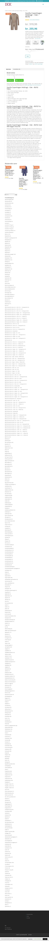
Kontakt (28, 918)
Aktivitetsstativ (8, 201)
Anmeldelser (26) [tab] (16, 69)
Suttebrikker (7, 846)
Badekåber (7, 265)
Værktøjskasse (8, 902)
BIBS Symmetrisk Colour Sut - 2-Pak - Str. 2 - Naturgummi (16, 424)
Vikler (6, 904)
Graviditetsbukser (8, 552)
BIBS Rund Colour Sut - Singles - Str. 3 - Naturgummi (15, 396)
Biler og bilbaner (8, 442)
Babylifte (6, 241)
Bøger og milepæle (8, 460)
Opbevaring (7, 709)
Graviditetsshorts (8, 563)
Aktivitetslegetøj (8, 199)
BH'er (6, 305)
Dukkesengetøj (8, 504)
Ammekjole (7, 210)
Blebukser (7, 444)
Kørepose (7, 634)
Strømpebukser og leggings (10, 842)
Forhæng (6, 526)
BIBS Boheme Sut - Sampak (10, 331)
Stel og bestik (7, 827)
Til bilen (6, 868)
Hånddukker (7, 584)
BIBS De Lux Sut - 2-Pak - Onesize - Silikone (13, 356)
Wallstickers (7, 906)
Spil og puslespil (8, 822)
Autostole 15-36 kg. (8, 226)
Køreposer (7, 636)
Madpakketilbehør (8, 678)
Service (6, 789)
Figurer (6, 522)
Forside (6, 10)
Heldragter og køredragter (10, 590)
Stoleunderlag (8, 835)
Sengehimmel (7, 773)
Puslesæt (6, 740)
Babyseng (7, 252)
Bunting (6, 480)
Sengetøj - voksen (8, 787)
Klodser (6, 623)
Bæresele (7, 300)
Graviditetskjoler (8, 559)
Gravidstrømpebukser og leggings (11, 568)
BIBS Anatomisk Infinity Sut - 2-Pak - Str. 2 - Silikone (15, 318)
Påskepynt (7, 712)
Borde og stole (8, 458)
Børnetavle (7, 469)
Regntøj (6, 758)
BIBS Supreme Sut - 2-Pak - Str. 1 (11, 400)
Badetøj (6, 276)
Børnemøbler (7, 462)
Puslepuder (7, 738)
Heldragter (7, 588)
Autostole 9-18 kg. (8, 228)
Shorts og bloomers (9, 791)
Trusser (6, 882)
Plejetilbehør (7, 729)
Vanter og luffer (8, 897)
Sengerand (7, 776)
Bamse (6, 281)
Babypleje (7, 248)
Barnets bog (7, 290)
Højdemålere (7, 595)
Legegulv (6, 648)
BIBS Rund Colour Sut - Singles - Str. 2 (12, 391)
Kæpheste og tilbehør (9, 616)
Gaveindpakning (8, 535)
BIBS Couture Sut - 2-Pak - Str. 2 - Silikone (13, 347)
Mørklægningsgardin (9, 690)
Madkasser (7, 672)
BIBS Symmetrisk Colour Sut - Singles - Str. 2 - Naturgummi (16, 427)
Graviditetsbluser (8, 550)
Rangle (6, 753)
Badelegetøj (7, 267)
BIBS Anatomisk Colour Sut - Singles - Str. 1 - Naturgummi (16, 312)
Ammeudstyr (7, 219)
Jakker (6, 608)
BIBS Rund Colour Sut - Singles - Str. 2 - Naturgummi (15, 393)
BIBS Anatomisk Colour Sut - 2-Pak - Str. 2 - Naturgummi (16, 310)
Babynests (7, 245)
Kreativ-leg (7, 639)
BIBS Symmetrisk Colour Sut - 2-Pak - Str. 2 (13, 422)
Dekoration (7, 491)
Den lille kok (7, 493)
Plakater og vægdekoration (10, 725)
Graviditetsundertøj (9, 566)
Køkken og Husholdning (9, 630)
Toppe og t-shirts (8, 877)
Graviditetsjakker (8, 555)
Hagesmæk (7, 575)
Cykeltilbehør (7, 488)
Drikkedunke (7, 495)
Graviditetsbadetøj (8, 548)
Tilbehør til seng (8, 869)
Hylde (6, 605)
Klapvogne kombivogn (9, 619)
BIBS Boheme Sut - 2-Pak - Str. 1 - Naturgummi (14, 325)
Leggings (6, 667)
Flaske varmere (8, 524)
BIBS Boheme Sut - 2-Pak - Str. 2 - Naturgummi (14, 329)
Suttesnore (7, 853)
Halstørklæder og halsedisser (11, 579)
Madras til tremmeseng (9, 681)
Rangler (6, 754)
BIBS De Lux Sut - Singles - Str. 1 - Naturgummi (14, 363)
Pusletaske (7, 743)
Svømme (9, 10)
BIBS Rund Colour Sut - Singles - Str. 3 (12, 394)
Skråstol (6, 798)
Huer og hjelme (8, 603)
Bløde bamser (7, 447)
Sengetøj (6, 782)
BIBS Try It (7, 437)
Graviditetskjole (8, 557)
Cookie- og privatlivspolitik (21, 934)
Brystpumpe (7, 475)
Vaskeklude (7, 899)
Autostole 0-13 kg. (8, 225)
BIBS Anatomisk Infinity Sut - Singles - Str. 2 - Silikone (15, 321)
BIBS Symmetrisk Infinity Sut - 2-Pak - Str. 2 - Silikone (15, 431)
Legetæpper (7, 658)
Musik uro (7, 692)
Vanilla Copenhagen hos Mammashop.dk (32, 85)
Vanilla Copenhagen (39, 64)
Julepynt (6, 612)
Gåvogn (6, 539)
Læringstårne (7, 647)
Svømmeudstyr (8, 857)
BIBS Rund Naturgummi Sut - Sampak (12, 398)
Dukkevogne (7, 513)
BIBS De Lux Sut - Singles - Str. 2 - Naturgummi (14, 365)
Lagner (6, 643)
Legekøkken (7, 650)
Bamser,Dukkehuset (9, 289)
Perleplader (7, 716)
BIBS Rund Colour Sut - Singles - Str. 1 (12, 387)
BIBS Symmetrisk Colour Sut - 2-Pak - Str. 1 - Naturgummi (16, 420)
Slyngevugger (7, 805)
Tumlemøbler (7, 884)
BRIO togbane (7, 473)
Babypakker (7, 247)
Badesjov (6, 272)
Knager (6, 625)
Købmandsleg (7, 628)
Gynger (6, 574)
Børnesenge (7, 464)
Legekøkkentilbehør (9, 652)
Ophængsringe (8, 710)
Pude (6, 732)
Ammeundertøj (8, 221)
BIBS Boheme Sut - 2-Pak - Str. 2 (11, 327)
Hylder (6, 606)
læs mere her (38, 38)
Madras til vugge (8, 683)
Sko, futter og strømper (9, 796)
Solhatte (6, 813)
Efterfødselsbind (8, 519)
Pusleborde (7, 734)
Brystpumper (7, 477)
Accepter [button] (45, 939)
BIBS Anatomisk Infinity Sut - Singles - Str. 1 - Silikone (15, 320)
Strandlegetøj (7, 840)
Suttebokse (7, 844)
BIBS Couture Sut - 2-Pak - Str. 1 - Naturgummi (14, 342)
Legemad (7, 654)
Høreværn (7, 599)
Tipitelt (6, 871)
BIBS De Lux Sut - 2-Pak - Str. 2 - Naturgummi (14, 360)
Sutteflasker (7, 847)
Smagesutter (7, 807)
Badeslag (7, 274)
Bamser (6, 283)
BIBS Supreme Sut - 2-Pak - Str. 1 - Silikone (13, 404)
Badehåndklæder (8, 263)
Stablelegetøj (7, 826)
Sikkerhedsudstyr (8, 793)
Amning (6, 223)
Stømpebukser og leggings (10, 837)
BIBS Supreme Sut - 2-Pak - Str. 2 (11, 405)
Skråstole (7, 800)
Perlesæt (6, 720)
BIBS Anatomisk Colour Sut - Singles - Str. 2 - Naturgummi (16, 314)
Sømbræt (7, 816)
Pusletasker (7, 745)
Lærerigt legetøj (8, 645)
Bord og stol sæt (8, 457)
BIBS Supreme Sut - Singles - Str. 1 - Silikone (14, 416)
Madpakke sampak (8, 676)
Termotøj (6, 864)
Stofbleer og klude (8, 831)
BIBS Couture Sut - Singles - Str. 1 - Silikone (13, 351)
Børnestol (7, 468)
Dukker (6, 500)
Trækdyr (6, 879)
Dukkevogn (7, 511)
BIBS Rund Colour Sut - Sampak (11, 385)
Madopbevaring (8, 674)
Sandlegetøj (7, 765)
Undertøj (6, 889)
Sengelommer (7, 774)
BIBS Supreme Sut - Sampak (10, 411)
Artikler (31, 914)
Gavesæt (6, 537)
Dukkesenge (7, 502)
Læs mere (30, 939)
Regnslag (7, 756)
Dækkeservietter (8, 489)
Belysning (7, 303)
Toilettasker (7, 875)
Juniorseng (7, 614)
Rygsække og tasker (9, 763)
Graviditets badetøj (9, 544)
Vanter (6, 895)
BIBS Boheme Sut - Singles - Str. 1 (11, 332)
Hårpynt (6, 586)
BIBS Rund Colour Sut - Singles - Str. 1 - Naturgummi (15, 389)
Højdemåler (7, 594)
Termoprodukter (8, 862)
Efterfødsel (7, 517)
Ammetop (7, 217)
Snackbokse (7, 811)
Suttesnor (7, 851)
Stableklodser (7, 824)
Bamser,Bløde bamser (9, 287)
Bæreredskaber (8, 298)
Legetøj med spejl (8, 659)
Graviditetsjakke (8, 553)
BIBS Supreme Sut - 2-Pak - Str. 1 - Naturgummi (14, 402)
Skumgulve (7, 802)
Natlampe (7, 700)
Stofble (6, 829)
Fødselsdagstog (8, 531)
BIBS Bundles (7, 340)
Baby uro (6, 234)
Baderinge (7, 270)
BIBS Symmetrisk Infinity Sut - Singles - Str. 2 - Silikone (16, 435)
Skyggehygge (7, 804)
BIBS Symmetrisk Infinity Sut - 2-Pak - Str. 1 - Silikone (15, 429)
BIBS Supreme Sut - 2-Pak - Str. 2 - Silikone (13, 409)
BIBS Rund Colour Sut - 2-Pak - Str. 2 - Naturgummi (15, 380)
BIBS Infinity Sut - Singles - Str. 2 (11, 373)
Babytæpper (7, 258)
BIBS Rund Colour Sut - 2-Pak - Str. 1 (12, 374)
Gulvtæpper (7, 570)
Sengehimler (7, 771)
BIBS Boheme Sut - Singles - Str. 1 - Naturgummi (14, 334)
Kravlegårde (7, 637)
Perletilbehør (7, 721)
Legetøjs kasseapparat (9, 661)
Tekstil (6, 860)
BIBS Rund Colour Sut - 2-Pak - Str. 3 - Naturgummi (15, 384)
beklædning (7, 301)
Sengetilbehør (8, 780)
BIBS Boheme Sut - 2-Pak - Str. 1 (11, 323)
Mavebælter (7, 687)
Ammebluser (7, 206)
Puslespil (6, 742)
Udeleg (6, 886)
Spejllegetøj (7, 820)
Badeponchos (7, 269)
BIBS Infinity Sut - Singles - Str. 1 (11, 371)
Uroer (6, 891)
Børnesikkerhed (8, 466)
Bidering (6, 438)
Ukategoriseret (8, 888)
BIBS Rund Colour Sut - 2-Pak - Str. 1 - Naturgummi (15, 376)
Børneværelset (8, 471)
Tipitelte (6, 873)
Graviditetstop (8, 564)
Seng (6, 769)
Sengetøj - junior (8, 785)
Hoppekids (7, 592)
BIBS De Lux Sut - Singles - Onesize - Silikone (14, 362)
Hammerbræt (7, 581)
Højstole (6, 597)
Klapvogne (7, 617)
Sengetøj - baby (8, 784)
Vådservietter (7, 893)
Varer (28, 916)
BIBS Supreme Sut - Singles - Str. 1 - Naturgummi (15, 415)
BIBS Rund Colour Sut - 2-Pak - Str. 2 (12, 378)
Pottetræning (7, 731)
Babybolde (7, 236)
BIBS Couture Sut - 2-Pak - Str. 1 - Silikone (13, 343)
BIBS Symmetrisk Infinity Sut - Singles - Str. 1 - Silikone (16, 433)
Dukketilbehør (8, 506)
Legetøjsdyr (7, 665)
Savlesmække (7, 767)
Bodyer (6, 451)
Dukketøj (6, 508)
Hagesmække (7, 577)
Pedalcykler (7, 714)
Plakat (6, 723)
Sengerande (7, 778)
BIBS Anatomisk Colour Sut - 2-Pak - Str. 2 (13, 309)
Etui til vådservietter (9, 521)
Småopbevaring (8, 809)
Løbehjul (6, 670)
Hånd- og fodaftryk (8, 583)
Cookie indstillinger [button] (37, 939)
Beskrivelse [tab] (8, 69)
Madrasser (7, 685)
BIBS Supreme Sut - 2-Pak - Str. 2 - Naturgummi (14, 407)
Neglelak (6, 703)
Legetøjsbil (7, 663)
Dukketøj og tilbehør (9, 510)
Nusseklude (7, 707)
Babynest (7, 243)
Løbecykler (7, 668)
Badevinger (7, 279)
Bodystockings (8, 453)
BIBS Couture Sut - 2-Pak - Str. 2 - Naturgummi (14, 345)
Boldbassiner (7, 455)
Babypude (7, 250)
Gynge (6, 572)
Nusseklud (7, 705)
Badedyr (6, 261)
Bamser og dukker (8, 285)
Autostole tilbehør (8, 232)
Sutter (6, 849)
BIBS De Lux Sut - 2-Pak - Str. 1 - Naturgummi (14, 358)
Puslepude (7, 736)
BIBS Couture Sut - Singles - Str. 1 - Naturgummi (14, 349)
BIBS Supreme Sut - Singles (10, 413)
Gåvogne (6, 541)
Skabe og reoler (8, 795)
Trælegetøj (7, 880)
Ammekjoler (7, 212)
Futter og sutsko (8, 533)
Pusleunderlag (8, 747)
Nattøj (6, 701)
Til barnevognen (8, 866)
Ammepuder (7, 215)
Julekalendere (7, 610)
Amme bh (7, 205)
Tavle (6, 858)
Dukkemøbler (7, 499)
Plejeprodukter (8, 727)
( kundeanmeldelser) (34, 19)
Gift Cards (7, 542)
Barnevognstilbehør (9, 296)
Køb (28, 56)
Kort (6, 626)
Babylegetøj (7, 239)
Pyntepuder (7, 751)
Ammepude (7, 214)
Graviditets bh (8, 546)
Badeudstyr (7, 278)
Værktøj (6, 900)
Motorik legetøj (8, 689)
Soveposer (7, 815)
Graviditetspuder (8, 561)
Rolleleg (6, 762)
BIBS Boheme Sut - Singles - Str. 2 (11, 336)
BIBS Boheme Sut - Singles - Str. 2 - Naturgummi (14, 338)
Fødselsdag (7, 530)
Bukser (6, 479)
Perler (6, 718)
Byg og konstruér (8, 482)
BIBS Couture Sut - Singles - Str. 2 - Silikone (13, 354)
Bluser (6, 449)
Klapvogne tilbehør (8, 621)
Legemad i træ (8, 656)
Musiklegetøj (7, 696)
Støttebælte (7, 838)
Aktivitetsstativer (8, 203)
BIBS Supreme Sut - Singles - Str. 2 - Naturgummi (15, 418)
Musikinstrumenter (9, 694)
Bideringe (7, 440)
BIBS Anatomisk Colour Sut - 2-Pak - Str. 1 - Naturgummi (16, 307)
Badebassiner (7, 259)
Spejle (6, 818)
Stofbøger (7, 833)
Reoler (6, 760)
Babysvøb (7, 256)
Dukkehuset (7, 497)
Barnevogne (7, 292)
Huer (6, 601)
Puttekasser (7, 749)
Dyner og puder (8, 515)
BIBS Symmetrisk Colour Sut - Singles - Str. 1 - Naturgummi (16, 426)
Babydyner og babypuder (10, 237)
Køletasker (7, 632)
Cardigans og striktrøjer (9, 484)
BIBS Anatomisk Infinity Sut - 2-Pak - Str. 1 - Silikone (15, 316)
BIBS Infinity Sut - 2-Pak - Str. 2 (11, 369)
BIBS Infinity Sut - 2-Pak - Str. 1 (11, 367)
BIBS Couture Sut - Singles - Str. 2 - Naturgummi (14, 352)
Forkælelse (7, 528)
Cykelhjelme (7, 486)
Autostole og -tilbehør (9, 230)
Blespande (7, 446)
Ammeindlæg (7, 208)
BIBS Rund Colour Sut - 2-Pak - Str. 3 (12, 382)
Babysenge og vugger (9, 254)
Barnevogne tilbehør (9, 294)
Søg (16, 194)
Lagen (6, 641)
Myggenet (7, 698)
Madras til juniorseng (9, 679)
